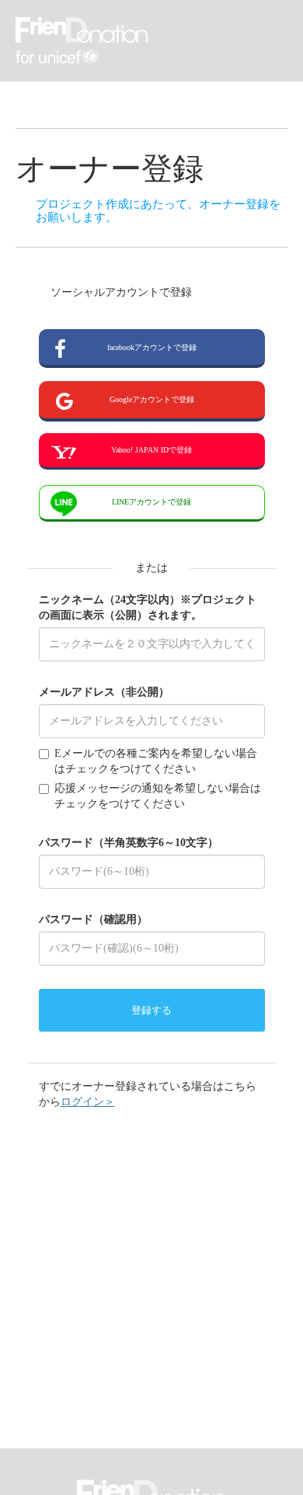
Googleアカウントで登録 (152, 399)
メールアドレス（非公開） (104, 692)
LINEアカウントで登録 (151, 502)
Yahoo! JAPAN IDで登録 (151, 450)
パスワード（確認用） (93, 919)
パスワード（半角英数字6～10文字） (128, 842)
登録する (151, 1010)
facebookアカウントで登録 (152, 347)
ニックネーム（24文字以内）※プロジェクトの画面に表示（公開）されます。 (147, 607)
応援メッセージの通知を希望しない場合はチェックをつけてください (157, 796)
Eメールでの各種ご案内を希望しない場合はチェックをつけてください (155, 761)
